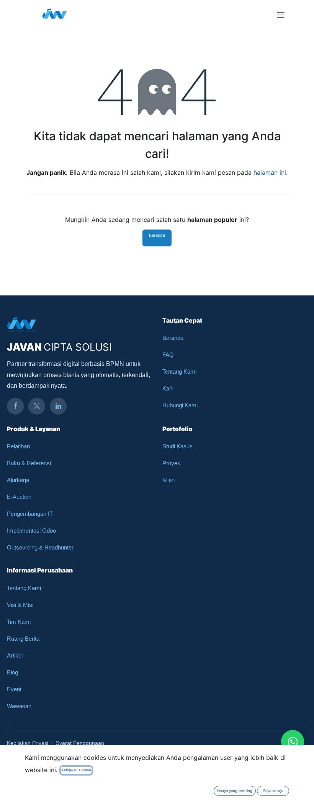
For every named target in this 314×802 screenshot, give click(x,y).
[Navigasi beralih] (280, 14)
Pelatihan (18, 446)
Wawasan (19, 706)
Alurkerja (18, 480)
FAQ (168, 354)
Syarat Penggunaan (80, 743)
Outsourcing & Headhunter (40, 547)
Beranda (157, 235)
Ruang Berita (23, 638)
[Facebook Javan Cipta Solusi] (15, 406)
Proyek (171, 463)
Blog (12, 672)
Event (14, 689)
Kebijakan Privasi (27, 743)
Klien (168, 480)
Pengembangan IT (30, 513)
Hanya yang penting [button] (234, 791)
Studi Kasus (177, 446)
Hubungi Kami (180, 405)
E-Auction (19, 497)
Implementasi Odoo (31, 530)
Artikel (15, 655)
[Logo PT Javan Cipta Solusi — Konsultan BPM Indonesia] (54, 14)
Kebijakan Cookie (76, 770)
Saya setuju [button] (273, 791)
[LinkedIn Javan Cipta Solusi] (58, 406)
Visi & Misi (20, 605)
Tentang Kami (179, 371)
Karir (168, 388)
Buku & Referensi (29, 463)
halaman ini (269, 172)
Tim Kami (19, 621)
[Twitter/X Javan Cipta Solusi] (36, 406)
